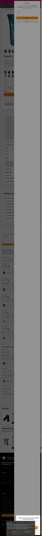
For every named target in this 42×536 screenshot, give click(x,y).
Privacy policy (32, 522)
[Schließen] (38, 517)
